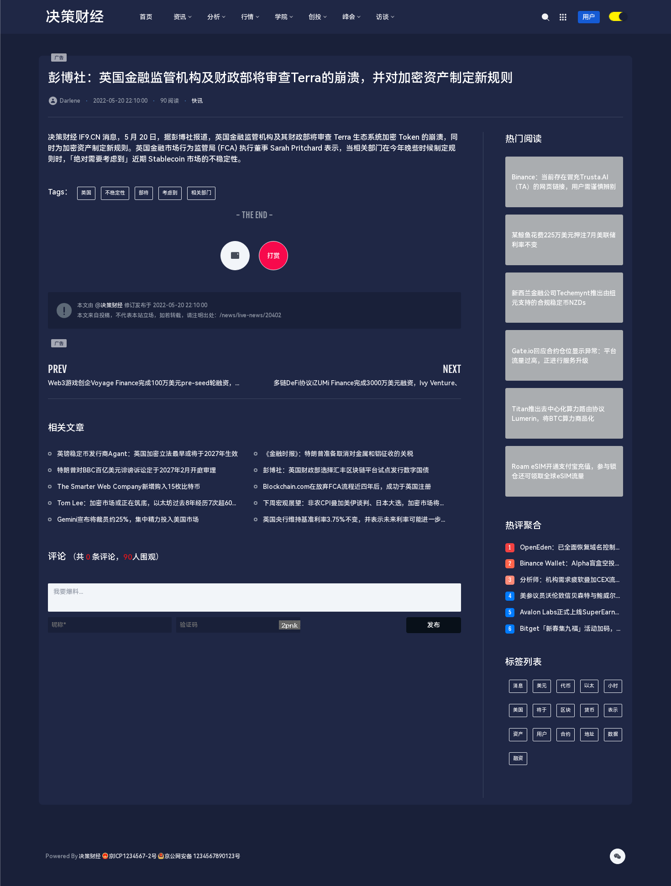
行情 (247, 17)
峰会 (348, 17)
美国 (518, 710)
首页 (146, 17)
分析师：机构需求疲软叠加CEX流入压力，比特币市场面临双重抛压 (571, 580)
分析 (213, 17)
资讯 (179, 17)
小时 (613, 686)
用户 (588, 17)
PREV (57, 369)
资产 (518, 734)
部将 (144, 193)
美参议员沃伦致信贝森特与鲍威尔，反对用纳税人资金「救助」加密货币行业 (571, 596)
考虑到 (170, 193)
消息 (518, 686)
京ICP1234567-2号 (133, 856)
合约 (566, 734)
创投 (315, 17)
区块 (566, 710)
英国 (86, 193)
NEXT (452, 369)
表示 (613, 710)
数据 (613, 734)
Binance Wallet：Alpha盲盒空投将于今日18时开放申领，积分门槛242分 (570, 564)
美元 (542, 686)
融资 (518, 758)
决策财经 (112, 305)
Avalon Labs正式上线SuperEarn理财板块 (570, 612)
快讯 (197, 101)
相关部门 (201, 193)
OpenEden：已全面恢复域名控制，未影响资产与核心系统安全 (571, 548)
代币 (566, 686)
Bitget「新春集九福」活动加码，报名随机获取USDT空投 (571, 629)
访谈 (382, 17)
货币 (589, 710)
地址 (589, 734)
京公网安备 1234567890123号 (202, 856)
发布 (433, 625)
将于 (542, 710)
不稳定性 (115, 193)
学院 (281, 17)
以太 (589, 686)
